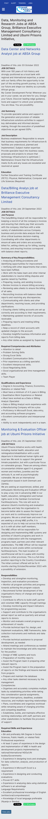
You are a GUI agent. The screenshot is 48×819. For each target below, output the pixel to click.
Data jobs (6, 812)
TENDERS (22, 3)
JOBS (30, 3)
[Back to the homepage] (24, 9)
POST (6, 3)
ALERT (13, 3)
